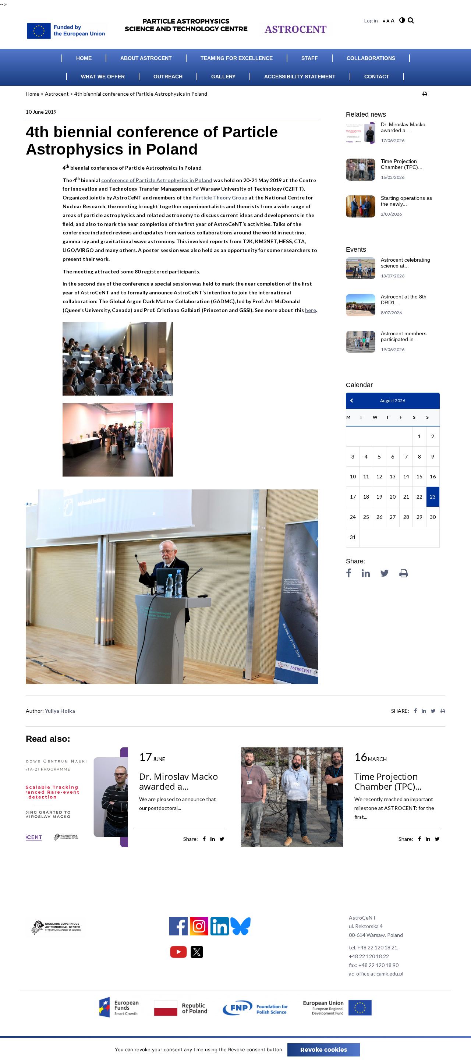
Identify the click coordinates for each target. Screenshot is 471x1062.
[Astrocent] (70, 28)
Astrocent (57, 94)
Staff (309, 58)
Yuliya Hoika (60, 711)
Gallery (223, 76)
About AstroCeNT (146, 58)
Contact (376, 76)
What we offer (103, 76)
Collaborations (371, 58)
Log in (371, 20)
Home (84, 58)
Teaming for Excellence (237, 58)
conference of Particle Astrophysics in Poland (156, 180)
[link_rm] (410, 20)
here (310, 310)
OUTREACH (168, 76)
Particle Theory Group (219, 197)
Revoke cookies (323, 1050)
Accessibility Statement (300, 76)
